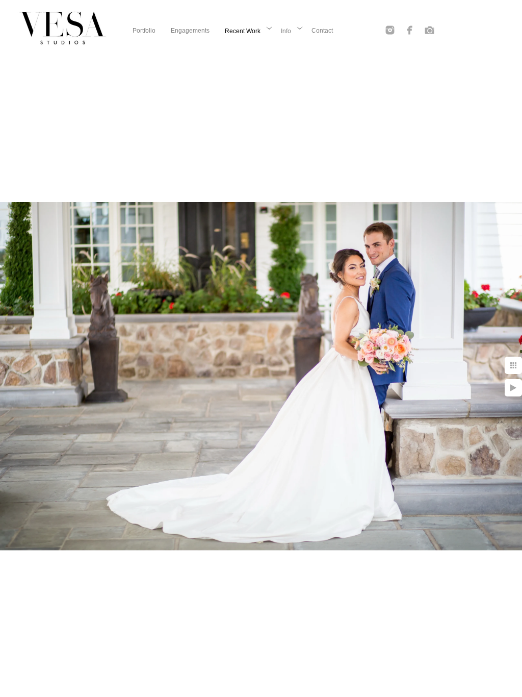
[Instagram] (390, 30)
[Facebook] (410, 30)
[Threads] (429, 30)
